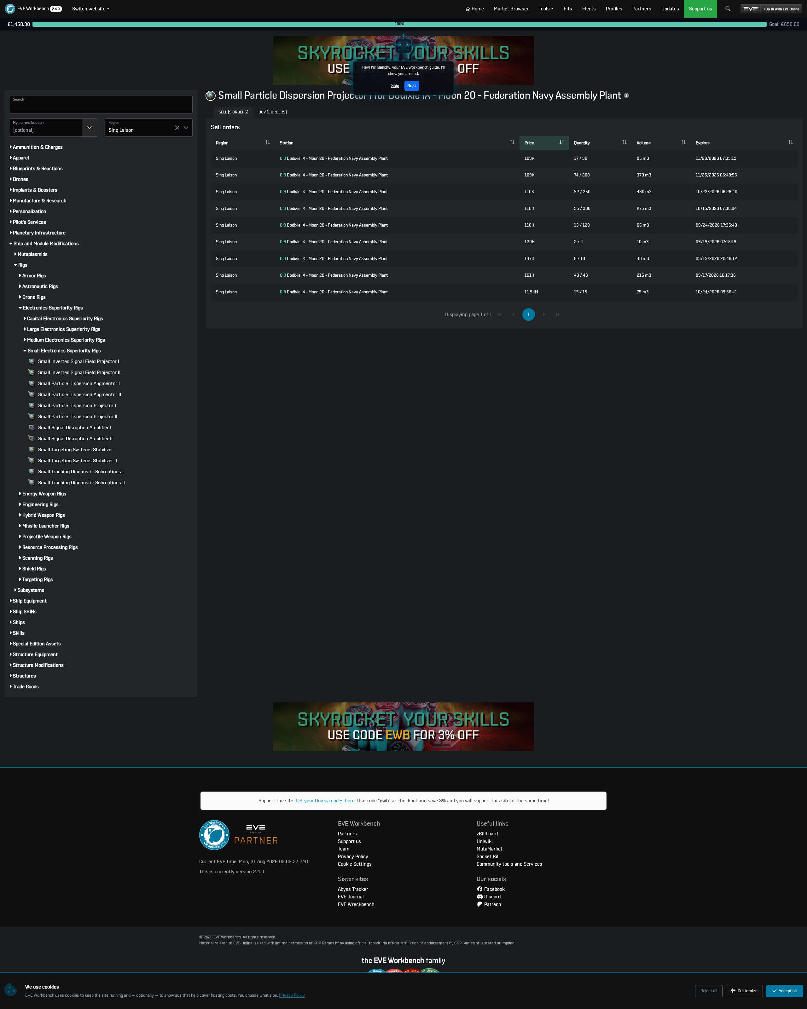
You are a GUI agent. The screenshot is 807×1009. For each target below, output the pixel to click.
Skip (395, 86)
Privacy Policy (292, 995)
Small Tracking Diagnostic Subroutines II (81, 482)
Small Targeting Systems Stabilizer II (77, 460)
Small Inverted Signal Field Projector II (78, 372)
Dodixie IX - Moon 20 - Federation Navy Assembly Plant (334, 158)
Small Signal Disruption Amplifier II (75, 438)
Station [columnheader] (286, 143)
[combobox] (45, 127)
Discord (492, 896)
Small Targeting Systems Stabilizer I (76, 449)
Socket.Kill (488, 856)
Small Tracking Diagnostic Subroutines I (80, 471)
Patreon (492, 904)
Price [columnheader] (529, 143)
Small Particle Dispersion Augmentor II (79, 394)
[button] (33, 8)
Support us (349, 841)
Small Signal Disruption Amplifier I (74, 427)
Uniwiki (485, 841)
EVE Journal (351, 896)
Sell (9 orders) (233, 112)
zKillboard (487, 833)
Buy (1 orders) (272, 112)
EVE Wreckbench (356, 904)
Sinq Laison (226, 158)
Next (411, 86)
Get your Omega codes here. (326, 800)
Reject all (708, 991)
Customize (747, 991)
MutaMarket (489, 848)
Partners (347, 833)
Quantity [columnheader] (582, 143)
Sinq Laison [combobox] (121, 130)
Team (343, 848)
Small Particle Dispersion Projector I (76, 405)
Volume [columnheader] (644, 143)
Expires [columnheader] (703, 143)
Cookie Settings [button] (355, 864)
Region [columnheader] (222, 143)
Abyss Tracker (353, 889)
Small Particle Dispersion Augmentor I (78, 383)
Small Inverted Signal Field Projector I (78, 361)
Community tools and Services (509, 864)
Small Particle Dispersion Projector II (77, 416)
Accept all (787, 991)
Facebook (494, 889)
